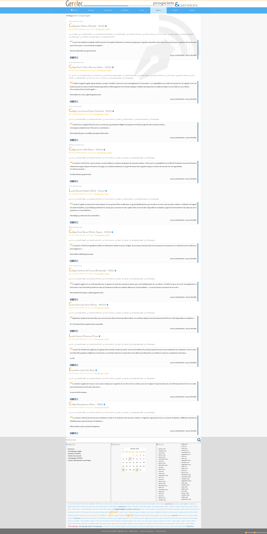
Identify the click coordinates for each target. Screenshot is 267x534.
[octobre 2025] (122, 449)
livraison (82, 515)
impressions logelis (134, 512)
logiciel (126, 158)
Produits (91, 10)
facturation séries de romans (176, 509)
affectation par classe (101, 504)
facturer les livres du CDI (192, 509)
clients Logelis (113, 506)
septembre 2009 (186, 481)
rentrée (112, 521)
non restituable (101, 518)
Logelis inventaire (120, 515)
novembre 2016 (163, 489)
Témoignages (75, 37)
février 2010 (185, 473)
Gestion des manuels (74, 456)
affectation (78, 504)
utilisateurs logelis (120, 526)
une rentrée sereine (109, 526)
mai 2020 (161, 471)
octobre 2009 (185, 479)
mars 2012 (184, 448)
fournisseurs (86, 512)
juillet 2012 (185, 444)
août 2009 (184, 483)
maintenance (167, 515)
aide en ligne (140, 504)
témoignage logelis (187, 34)
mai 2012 (184, 446)
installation (143, 512)
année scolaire (160, 504)
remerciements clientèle (102, 521)
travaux (177, 523)
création (177, 506)
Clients (141, 10)
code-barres (122, 506)
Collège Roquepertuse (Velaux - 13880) (86, 404)
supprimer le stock (133, 523)
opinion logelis (117, 518)
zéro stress (166, 526)
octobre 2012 (162, 500)
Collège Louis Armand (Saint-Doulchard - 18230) (90, 111)
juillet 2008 (185, 489)
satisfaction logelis (127, 521)
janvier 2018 (162, 483)
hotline (122, 512)
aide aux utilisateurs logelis (128, 504)
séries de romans (159, 523)
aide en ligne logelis (149, 504)
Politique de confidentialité (147, 531)
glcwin (107, 512)
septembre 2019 (163, 475)
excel (146, 509)
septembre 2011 (186, 454)
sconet (135, 521)
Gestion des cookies (161, 531)
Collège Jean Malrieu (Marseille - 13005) (86, 26)
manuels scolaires (193, 515)
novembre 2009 (186, 477)
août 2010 (184, 466)
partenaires (125, 518)
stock (97, 78)
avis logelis (74, 34)
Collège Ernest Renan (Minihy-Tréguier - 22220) (90, 232)
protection (136, 518)
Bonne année (80, 506)
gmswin (114, 512)
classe (97, 506)
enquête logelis (121, 34)
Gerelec (92, 512)
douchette (96, 509)
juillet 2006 (185, 497)
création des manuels (187, 506)
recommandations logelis (87, 521)
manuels (175, 515)
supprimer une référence (146, 523)
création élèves (76, 509)
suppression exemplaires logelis (90, 523)
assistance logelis (179, 504)
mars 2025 (161, 453)
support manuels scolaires (188, 521)
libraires (76, 515)
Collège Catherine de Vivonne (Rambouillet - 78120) (91, 271)
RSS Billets (250, 532)
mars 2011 (184, 458)
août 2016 (161, 492)
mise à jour (77, 518)
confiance (172, 506)
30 (137, 470)
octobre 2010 (185, 462)
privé (130, 518)
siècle (90, 78)
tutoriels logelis (189, 523)
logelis (119, 119)
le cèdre (190, 512)
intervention (150, 512)
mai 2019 (161, 479)
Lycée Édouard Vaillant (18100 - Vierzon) (87, 191)
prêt (150, 518)
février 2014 (162, 498)
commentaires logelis (145, 506)
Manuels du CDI (182, 515)
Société (175, 10)
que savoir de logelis (73, 521)
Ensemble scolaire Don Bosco (82, 370)
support (155, 521)
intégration (158, 512)
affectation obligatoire (88, 504)
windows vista (159, 526)
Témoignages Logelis (102, 29)
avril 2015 (161, 494)
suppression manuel (105, 523)
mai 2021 (161, 467)
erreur (142, 509)
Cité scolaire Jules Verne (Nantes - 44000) (87, 305)
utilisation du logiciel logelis (90, 37)
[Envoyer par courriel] (77, 58)
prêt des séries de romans (174, 518)
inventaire (165, 512)
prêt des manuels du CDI (159, 518)
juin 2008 (184, 491)
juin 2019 (161, 477)
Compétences (125, 10)
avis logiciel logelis (86, 34)
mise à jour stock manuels (89, 518)
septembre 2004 (186, 499)
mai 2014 (161, 496)
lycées (161, 515)
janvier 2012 (185, 450)
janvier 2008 (185, 493)
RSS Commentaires (261, 532)
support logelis (176, 521)
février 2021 (162, 469)
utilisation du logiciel (132, 526)
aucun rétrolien (191, 55)
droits (101, 509)
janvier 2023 (162, 463)
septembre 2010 (186, 464)
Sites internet (108, 10)
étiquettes (190, 526)
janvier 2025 (162, 457)
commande (97, 75)
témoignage (73, 526)
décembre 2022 (163, 465)
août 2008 (184, 487)
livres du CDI (88, 515)
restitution (118, 521)
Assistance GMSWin (74, 453)
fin (81, 512)
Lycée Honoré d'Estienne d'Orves (83, 336)
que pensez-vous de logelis (189, 518)
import (126, 512)
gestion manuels (150, 34)
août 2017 (161, 487)
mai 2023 (161, 461)
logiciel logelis (174, 34)
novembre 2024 (163, 459)
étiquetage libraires (109, 37)
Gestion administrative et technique (79, 460)
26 (123, 470)
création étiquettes (130, 75)
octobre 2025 (162, 451)
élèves (172, 526)
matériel (70, 518)
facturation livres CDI (162, 509)
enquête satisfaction (135, 34)
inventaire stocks (183, 512)
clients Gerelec (104, 506)
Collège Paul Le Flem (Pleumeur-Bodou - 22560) (90, 67)
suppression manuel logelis (119, 523)
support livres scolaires (164, 521)
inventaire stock (172, 512)
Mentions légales (134, 531)
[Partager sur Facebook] (71, 58)
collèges (129, 506)
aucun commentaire (177, 55)
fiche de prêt (71, 512)
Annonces (71, 449)
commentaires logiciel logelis (104, 34)
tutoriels (104, 78)
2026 (69, 504)
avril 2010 (184, 470)
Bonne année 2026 (90, 506)
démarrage (110, 509)
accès (73, 504)
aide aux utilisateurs (114, 504)
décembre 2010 (186, 460)
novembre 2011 (186, 452)
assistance (169, 504)
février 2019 (162, 481)
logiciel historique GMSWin (142, 515)
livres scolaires (162, 34)
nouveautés (109, 518)
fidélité (78, 512)
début (105, 509)
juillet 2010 (185, 468)
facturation (171, 75)
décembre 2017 (163, 485)
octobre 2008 (185, 485)
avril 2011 (184, 456)
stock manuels (149, 521)
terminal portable (169, 523)
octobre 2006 (185, 495)
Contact (192, 10)
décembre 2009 (186, 474)
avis (75, 75)
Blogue (158, 10)
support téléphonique (74, 523)
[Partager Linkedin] (75, 58)
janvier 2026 (162, 449)
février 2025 (162, 455)
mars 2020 (161, 473)
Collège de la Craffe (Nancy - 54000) (86, 150)
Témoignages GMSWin (75, 458)
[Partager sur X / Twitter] (73, 58)
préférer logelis (144, 518)
